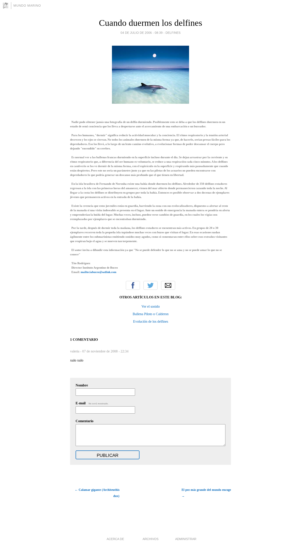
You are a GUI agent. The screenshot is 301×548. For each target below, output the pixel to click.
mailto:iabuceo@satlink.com (98, 272)
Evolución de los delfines (150, 321)
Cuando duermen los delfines (150, 23)
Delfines (172, 32)
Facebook (133, 285)
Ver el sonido (150, 306)
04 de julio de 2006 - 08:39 (142, 32)
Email (168, 285)
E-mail (92, 403)
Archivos (150, 539)
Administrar (185, 539)
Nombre (82, 385)
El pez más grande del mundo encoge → (206, 493)
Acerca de (115, 539)
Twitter (150, 285)
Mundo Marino (27, 5)
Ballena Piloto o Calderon (151, 314)
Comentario (84, 421)
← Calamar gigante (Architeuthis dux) (97, 493)
